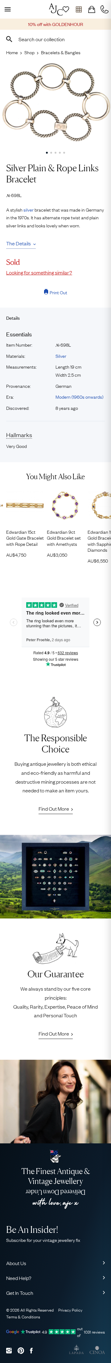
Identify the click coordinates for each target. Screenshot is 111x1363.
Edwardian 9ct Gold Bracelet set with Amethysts (64, 538)
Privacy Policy (70, 1310)
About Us (16, 1263)
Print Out (58, 292)
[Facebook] (31, 1350)
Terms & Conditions (23, 1316)
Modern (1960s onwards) (79, 396)
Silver (61, 355)
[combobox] (55, 39)
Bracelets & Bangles (60, 52)
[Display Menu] (6, 9)
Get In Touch (19, 1292)
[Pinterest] (21, 1350)
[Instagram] (9, 1350)
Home (12, 52)
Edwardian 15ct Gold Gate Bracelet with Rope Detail (25, 538)
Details (13, 317)
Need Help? (18, 1277)
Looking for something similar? (39, 272)
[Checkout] (91, 9)
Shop (29, 52)
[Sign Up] (65, 9)
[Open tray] (78, 9)
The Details (18, 243)
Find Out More (54, 808)
